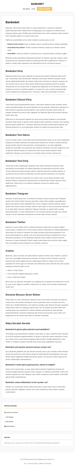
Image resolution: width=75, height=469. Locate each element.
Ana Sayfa (26, 9)
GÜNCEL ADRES (44, 9)
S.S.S (33, 9)
